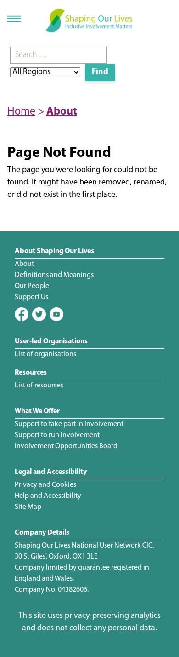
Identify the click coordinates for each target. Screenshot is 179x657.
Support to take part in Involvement (69, 424)
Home (21, 111)
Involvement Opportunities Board (66, 446)
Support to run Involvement (57, 435)
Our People (32, 286)
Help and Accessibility (48, 496)
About (61, 111)
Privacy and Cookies (45, 485)
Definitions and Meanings (54, 275)
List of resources (39, 385)
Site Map (28, 507)
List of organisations (45, 354)
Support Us (31, 297)
